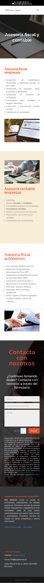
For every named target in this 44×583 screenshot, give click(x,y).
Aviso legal (27, 527)
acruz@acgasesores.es (26, 472)
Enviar (34, 430)
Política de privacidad (12, 527)
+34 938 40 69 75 (18, 555)
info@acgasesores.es (18, 559)
